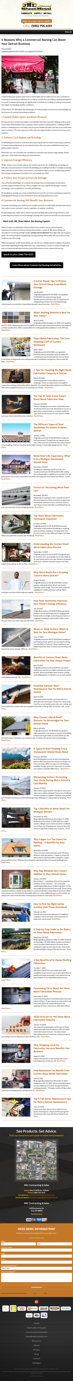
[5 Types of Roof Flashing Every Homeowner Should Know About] (16, 758)
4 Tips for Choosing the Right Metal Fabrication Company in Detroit (52, 372)
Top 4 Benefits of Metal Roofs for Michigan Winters (52, 810)
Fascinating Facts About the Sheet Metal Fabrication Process (52, 990)
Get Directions (36, 1214)
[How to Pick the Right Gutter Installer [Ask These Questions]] (16, 912)
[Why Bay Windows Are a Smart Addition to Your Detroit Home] (16, 879)
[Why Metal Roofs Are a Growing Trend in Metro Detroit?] (16, 580)
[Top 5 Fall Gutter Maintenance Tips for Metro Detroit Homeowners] (16, 1107)
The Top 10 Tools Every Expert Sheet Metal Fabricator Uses (50, 398)
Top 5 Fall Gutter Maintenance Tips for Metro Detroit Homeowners (52, 1100)
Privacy (36, 1349)
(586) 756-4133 (41, 26)
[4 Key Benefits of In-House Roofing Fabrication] (16, 968)
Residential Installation (36, 1336)
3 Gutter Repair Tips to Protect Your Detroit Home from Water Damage (50, 284)
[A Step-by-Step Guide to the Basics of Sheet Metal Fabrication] (16, 939)
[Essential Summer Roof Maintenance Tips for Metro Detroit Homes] (16, 694)
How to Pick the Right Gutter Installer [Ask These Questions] (50, 906)
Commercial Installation (36, 1332)
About (36, 1345)
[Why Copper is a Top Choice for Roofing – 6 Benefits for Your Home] (16, 847)
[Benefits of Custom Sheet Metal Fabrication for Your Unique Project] (16, 665)
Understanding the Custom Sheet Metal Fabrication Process (51, 546)
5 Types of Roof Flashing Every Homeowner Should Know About (51, 750)
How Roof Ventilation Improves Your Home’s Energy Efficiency (50, 602)
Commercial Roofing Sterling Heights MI (36, 1371)
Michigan (36, 1363)
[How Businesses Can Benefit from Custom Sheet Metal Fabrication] (16, 1079)
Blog (36, 1354)
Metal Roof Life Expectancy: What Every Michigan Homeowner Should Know (52, 459)
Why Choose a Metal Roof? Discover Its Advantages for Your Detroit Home (51, 720)
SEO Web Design (34, 1376)
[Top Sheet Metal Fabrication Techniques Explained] (16, 524)
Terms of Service (40, 1293)
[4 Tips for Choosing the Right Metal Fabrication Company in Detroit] (16, 376)
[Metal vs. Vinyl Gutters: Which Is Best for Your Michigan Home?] (16, 637)
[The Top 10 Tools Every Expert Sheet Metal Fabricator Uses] (16, 404)
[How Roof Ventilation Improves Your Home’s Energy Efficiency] (16, 609)
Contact (36, 1358)
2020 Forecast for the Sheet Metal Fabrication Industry (52, 1018)
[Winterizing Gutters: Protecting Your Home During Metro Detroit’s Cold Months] (16, 785)
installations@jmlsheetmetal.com (42, 1195)
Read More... (56, 304)
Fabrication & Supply (36, 1327)
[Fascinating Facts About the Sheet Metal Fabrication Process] (16, 996)
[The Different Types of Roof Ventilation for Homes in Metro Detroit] (16, 432)
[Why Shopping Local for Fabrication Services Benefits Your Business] (16, 1053)
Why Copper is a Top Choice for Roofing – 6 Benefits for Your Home (50, 842)
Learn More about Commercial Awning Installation (36, 265)
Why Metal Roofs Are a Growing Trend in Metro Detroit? (51, 574)
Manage (41, 1376)
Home (36, 1323)
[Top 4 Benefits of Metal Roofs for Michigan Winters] (16, 817)
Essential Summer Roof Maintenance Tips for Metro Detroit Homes (52, 689)
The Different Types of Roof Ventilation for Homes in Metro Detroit (50, 427)
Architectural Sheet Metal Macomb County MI (14, 1371)
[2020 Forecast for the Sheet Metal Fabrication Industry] (16, 1025)
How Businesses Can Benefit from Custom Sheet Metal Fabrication (52, 1072)
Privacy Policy (30, 1293)
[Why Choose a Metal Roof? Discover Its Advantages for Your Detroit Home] (16, 725)
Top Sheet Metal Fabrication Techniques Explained (48, 517)
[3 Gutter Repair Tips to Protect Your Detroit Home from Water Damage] (16, 290)
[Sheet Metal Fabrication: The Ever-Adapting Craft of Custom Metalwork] (16, 347)
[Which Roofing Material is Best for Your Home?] (16, 317)
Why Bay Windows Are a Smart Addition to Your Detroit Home (50, 872)
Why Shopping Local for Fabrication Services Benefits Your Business (52, 1048)
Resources (36, 1341)
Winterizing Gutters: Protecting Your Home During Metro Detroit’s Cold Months (52, 780)
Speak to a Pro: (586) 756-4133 (18, 254)
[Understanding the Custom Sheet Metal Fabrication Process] (16, 552)
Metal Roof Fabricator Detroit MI (55, 1371)
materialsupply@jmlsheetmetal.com (44, 1197)
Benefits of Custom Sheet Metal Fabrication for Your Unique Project (52, 659)
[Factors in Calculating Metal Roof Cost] (16, 495)
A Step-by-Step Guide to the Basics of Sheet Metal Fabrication (52, 931)
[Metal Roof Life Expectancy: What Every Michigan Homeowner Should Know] (16, 464)
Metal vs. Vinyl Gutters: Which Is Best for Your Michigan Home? (51, 631)
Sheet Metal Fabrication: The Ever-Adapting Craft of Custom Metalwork (52, 341)
